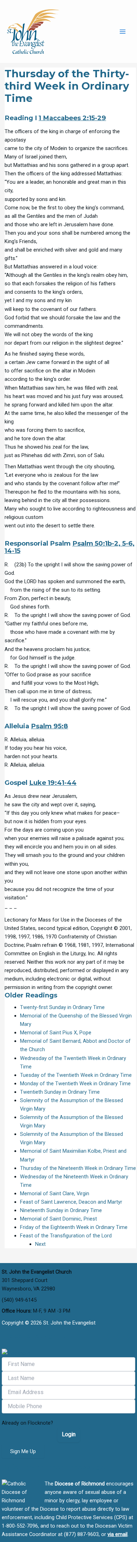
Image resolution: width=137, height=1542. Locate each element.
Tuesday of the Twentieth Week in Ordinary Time (76, 1075)
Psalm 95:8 (49, 726)
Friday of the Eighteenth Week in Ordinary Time (74, 1227)
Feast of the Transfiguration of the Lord (66, 1235)
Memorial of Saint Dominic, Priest (58, 1219)
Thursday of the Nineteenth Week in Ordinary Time (78, 1168)
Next (40, 1244)
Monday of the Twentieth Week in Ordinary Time (75, 1083)
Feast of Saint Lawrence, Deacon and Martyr (71, 1202)
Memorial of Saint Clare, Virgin (54, 1193)
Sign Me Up (23, 1451)
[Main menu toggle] (122, 31)
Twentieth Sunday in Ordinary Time (60, 1092)
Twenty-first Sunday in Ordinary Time (62, 1007)
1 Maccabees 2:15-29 (72, 118)
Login (69, 1434)
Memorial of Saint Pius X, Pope (55, 1032)
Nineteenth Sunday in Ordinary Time (61, 1210)
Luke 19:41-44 (53, 783)
